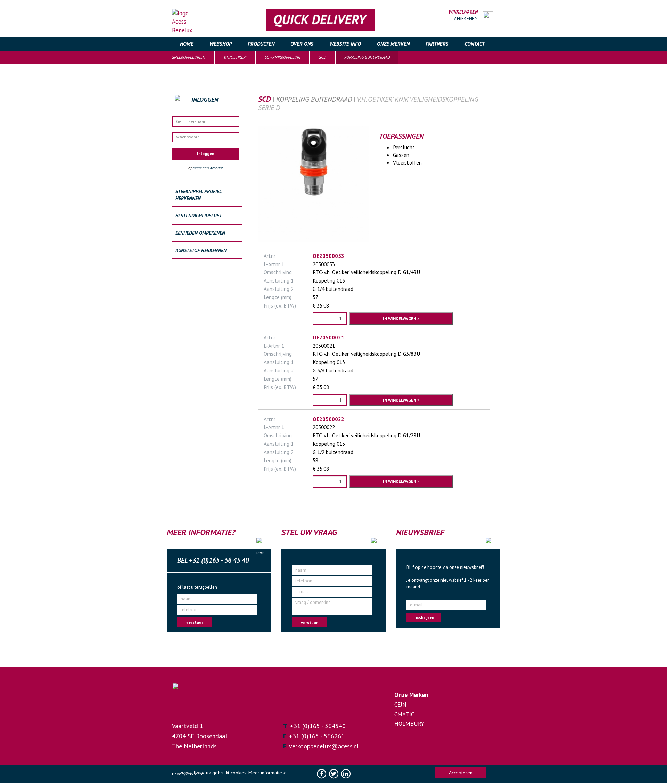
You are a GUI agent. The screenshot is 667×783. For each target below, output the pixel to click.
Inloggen (205, 153)
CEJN (400, 704)
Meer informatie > (267, 772)
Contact (474, 44)
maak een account (207, 167)
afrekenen (466, 19)
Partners (437, 44)
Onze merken (393, 44)
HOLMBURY (409, 723)
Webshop (220, 44)
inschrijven (423, 617)
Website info (345, 44)
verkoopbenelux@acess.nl (324, 746)
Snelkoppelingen (188, 57)
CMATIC (404, 714)
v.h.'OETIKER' (235, 57)
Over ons (301, 44)
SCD (322, 57)
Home (186, 44)
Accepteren (460, 772)
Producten (261, 44)
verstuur (194, 622)
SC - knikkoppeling (282, 57)
